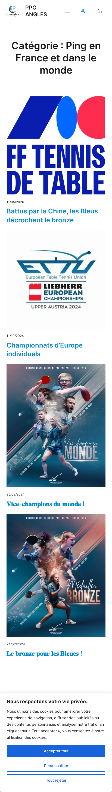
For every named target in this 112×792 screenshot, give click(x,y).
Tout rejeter (56, 780)
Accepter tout (56, 751)
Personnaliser (56, 765)
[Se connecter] (82, 11)
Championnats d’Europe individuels (45, 349)
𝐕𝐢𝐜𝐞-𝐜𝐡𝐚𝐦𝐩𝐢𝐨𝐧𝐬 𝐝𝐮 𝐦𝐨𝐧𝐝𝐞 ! (46, 504)
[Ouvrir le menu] (67, 11)
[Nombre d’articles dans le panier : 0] (100, 11)
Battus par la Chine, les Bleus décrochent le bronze (52, 215)
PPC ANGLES (36, 11)
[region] (56, 742)
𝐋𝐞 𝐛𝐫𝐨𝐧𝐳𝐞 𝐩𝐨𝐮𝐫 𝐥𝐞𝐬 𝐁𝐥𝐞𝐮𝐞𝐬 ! (44, 653)
